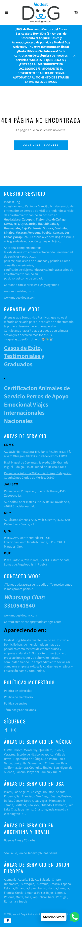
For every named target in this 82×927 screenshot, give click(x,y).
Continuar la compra (41, 145)
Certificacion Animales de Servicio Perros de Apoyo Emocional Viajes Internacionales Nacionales (37, 404)
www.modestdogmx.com (20, 615)
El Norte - (34, 653)
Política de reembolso (18, 697)
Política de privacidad (18, 691)
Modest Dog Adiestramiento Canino (31, 914)
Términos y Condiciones (20, 710)
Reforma (47, 653)
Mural (22, 653)
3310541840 (24, 601)
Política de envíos (15, 703)
